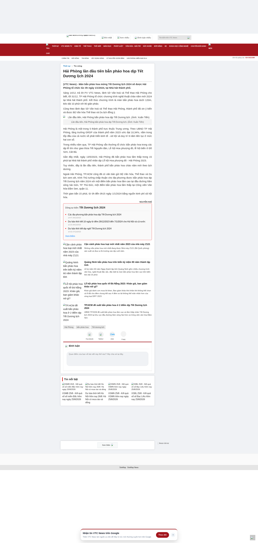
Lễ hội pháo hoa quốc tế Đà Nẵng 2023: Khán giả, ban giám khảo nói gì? (115, 285)
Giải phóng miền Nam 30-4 (137, 58)
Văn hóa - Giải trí (133, 46)
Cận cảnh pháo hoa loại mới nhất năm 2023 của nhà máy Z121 (117, 244)
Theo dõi (162, 535)
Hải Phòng (68, 327)
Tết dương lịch (98, 327)
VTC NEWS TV (66, 46)
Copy (123, 339)
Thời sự (55, 46)
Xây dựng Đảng (97, 58)
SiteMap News (133, 467)
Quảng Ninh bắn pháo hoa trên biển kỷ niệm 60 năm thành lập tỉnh (117, 263)
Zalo (112, 339)
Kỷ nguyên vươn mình (115, 58)
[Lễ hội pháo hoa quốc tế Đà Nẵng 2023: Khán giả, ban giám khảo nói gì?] (73, 291)
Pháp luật (118, 46)
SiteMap (122, 467)
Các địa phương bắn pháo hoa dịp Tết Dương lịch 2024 (94, 214)
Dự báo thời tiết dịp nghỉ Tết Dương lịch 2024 (90, 228)
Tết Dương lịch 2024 (92, 207)
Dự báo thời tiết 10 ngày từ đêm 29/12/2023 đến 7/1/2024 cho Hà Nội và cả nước (106, 221)
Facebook (89, 339)
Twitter (100, 339)
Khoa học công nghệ (178, 46)
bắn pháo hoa (83, 327)
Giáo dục (107, 46)
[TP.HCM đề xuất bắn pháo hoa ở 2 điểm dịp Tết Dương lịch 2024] (73, 313)
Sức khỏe (147, 46)
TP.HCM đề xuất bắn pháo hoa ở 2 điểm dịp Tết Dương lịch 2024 (115, 306)
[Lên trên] (252, 537)
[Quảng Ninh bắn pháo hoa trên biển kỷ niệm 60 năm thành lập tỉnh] (73, 270)
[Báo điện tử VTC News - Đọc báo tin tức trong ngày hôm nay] (81, 39)
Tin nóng (85, 58)
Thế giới (97, 46)
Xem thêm (70, 236)
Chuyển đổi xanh (198, 46)
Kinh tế (77, 46)
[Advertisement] (177, 103)
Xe (166, 46)
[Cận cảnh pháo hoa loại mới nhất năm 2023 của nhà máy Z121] (73, 250)
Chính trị (65, 58)
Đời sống (158, 46)
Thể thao (87, 46)
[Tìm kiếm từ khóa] (189, 38)
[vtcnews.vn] (89, 334)
